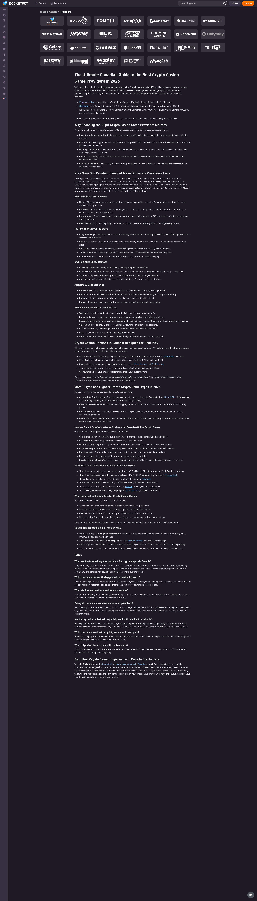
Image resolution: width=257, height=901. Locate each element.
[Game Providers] (4, 77)
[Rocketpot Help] (251, 895)
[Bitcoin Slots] (4, 43)
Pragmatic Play (86, 102)
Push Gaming (157, 364)
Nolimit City (169, 397)
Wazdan (128, 486)
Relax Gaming (140, 364)
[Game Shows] (4, 54)
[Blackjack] (4, 60)
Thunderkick (171, 475)
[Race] (4, 21)
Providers (65, 11)
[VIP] (4, 88)
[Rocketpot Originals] (4, 26)
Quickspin (169, 356)
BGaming (147, 479)
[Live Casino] (4, 49)
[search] (223, 3)
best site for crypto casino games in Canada (123, 664)
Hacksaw (83, 106)
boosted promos (135, 540)
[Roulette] (4, 65)
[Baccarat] (4, 71)
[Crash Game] (4, 82)
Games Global (132, 490)
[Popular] (4, 37)
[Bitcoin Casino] (4, 15)
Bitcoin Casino (49, 11)
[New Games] (4, 32)
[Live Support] (4, 94)
